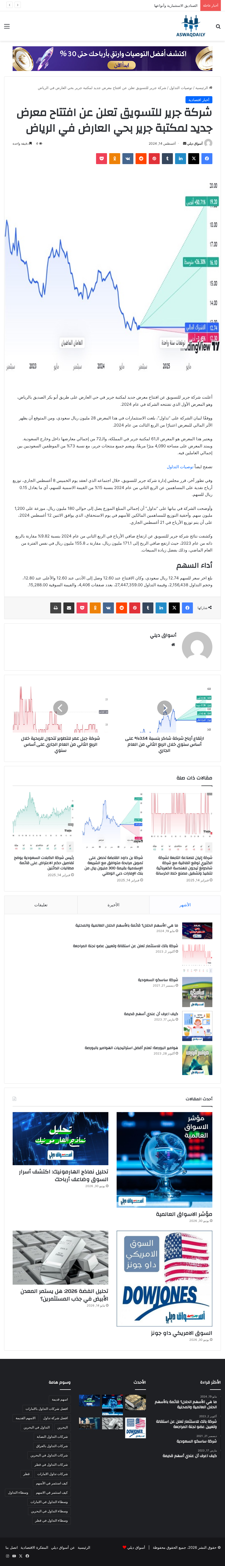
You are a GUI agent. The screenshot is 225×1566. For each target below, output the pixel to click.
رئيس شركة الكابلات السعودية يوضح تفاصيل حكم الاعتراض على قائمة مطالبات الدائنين (44, 863)
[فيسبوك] (206, 158)
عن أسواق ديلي (63, 1547)
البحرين (62, 1427)
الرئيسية (202, 87)
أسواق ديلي (195, 143)
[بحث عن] (218, 28)
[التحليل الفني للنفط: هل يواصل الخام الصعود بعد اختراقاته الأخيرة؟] (89, 1423)
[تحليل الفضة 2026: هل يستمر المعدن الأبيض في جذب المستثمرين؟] (60, 1258)
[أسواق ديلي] (190, 26)
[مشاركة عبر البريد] (68, 607)
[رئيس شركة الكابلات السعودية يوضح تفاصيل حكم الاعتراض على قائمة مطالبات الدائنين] (43, 822)
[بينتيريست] (154, 158)
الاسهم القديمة (25, 1418)
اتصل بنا (11, 1547)
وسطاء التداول (18, 1492)
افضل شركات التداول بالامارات (47, 1409)
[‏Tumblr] (167, 158)
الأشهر (185, 904)
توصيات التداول (180, 87)
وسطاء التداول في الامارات (49, 1502)
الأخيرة (113, 904)
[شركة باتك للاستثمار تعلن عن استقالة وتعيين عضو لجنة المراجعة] (197, 958)
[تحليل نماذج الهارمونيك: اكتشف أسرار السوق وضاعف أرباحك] (60, 1138)
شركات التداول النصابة (52, 1436)
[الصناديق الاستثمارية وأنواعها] (135, 1402)
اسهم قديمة (60, 1399)
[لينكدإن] (180, 158)
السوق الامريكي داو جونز (181, 1333)
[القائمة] (7, 28)
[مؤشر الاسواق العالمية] (164, 1160)
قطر (26, 1474)
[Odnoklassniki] (114, 158)
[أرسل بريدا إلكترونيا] (184, 143)
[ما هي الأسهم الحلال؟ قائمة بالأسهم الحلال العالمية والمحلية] (197, 930)
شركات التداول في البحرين (49, 1455)
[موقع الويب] (173, 644)
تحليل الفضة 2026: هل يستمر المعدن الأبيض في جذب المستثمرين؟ (64, 1295)
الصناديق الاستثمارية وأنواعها (176, 5)
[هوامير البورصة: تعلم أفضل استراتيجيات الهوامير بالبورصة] (197, 1060)
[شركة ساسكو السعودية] (197, 992)
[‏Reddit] (141, 158)
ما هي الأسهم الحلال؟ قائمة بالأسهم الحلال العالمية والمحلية (126, 925)
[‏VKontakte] (127, 158)
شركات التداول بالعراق (52, 1446)
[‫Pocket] (101, 158)
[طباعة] (55, 607)
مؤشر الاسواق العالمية (184, 1214)
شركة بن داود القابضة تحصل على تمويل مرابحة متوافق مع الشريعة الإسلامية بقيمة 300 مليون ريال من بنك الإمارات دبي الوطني (114, 865)
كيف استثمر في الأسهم (52, 1483)
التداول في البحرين (37, 1427)
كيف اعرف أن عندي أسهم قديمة (151, 1014)
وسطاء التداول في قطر (51, 1520)
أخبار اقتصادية (199, 100)
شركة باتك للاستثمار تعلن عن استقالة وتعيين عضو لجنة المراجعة (125, 946)
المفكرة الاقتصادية (34, 1547)
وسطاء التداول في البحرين (49, 1511)
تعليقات (40, 904)
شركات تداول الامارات (52, 1474)
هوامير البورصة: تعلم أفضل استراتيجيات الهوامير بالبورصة (131, 1047)
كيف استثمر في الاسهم (52, 1492)
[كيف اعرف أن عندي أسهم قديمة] (197, 1026)
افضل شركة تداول (55, 1418)
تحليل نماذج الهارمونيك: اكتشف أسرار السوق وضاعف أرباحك (63, 1175)
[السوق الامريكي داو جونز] (164, 1278)
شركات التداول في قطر (51, 1464)
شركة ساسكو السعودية (158, 980)
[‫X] (193, 158)
